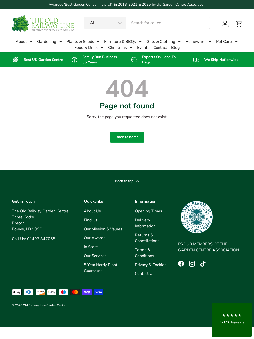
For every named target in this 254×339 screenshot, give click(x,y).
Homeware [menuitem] (195, 41)
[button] (239, 23)
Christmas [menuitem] (117, 47)
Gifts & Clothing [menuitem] (160, 41)
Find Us (90, 220)
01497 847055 (41, 239)
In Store (91, 247)
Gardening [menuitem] (46, 41)
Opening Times (148, 211)
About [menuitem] (21, 41)
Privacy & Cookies (150, 265)
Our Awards (94, 238)
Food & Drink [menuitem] (86, 47)
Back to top (124, 181)
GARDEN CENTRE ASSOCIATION (208, 250)
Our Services (95, 256)
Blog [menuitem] (175, 47)
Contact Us (145, 273)
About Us (92, 211)
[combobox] (147, 23)
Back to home (127, 137)
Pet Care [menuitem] (224, 41)
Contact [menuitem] (160, 47)
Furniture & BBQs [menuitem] (120, 41)
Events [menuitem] (143, 47)
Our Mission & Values (103, 229)
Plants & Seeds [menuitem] (80, 41)
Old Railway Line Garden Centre (44, 305)
